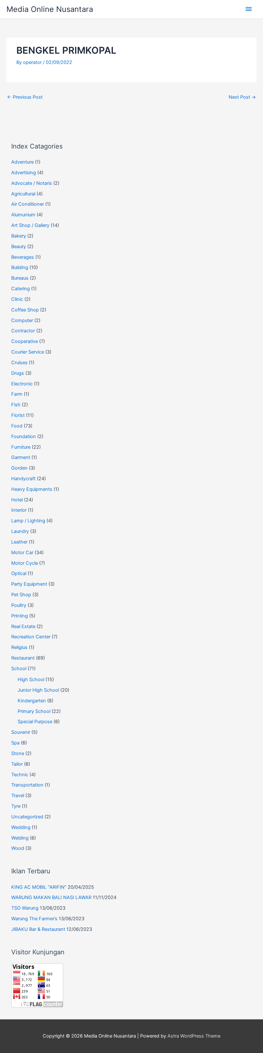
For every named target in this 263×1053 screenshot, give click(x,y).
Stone (17, 753)
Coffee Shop (25, 310)
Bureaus (20, 278)
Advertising (23, 173)
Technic (19, 775)
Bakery (18, 236)
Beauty (18, 246)
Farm (16, 394)
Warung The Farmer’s (34, 919)
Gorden (19, 468)
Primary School (34, 711)
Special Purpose (35, 721)
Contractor (23, 331)
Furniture (20, 447)
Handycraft (23, 479)
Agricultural (23, 194)
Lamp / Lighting (28, 521)
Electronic (22, 384)
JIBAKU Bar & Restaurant (38, 929)
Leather (19, 542)
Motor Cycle (24, 563)
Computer (22, 320)
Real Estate (23, 626)
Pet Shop (21, 595)
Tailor (17, 764)
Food (16, 426)
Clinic (17, 299)
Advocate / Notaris (31, 183)
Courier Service (27, 352)
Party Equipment (29, 584)
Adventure (22, 162)
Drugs (17, 373)
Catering (20, 289)
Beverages (22, 257)
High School (31, 679)
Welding (20, 838)
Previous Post (25, 97)
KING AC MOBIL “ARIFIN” (38, 887)
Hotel (17, 500)
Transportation (27, 785)
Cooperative (24, 341)
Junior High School (38, 690)
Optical (18, 573)
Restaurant (23, 658)
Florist (18, 415)
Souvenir (20, 732)
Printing (19, 616)
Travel (17, 795)
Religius (19, 647)
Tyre (16, 806)
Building (19, 267)
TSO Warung (24, 908)
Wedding (20, 827)
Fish (16, 405)
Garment (20, 457)
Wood (17, 848)
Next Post (242, 97)
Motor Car (22, 552)
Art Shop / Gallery (30, 225)
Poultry (18, 605)
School (18, 668)
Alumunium (23, 215)
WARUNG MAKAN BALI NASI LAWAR (51, 897)
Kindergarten (32, 701)
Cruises (19, 362)
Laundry (20, 531)
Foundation (23, 436)
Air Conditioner (27, 204)
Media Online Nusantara (49, 9)
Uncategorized (27, 817)
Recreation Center (30, 637)
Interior (19, 510)
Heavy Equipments (31, 489)
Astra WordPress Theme (193, 1036)
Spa (15, 743)
